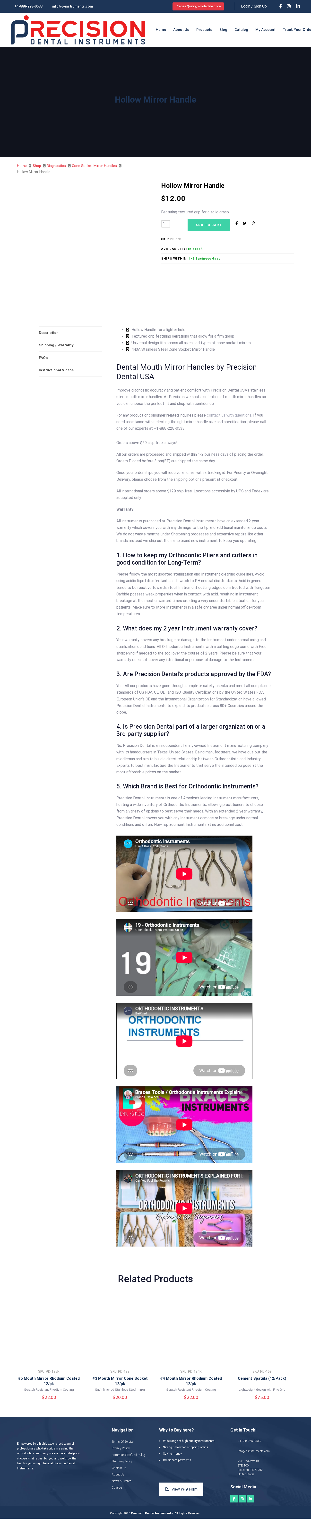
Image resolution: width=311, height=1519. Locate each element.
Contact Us (119, 1468)
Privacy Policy (121, 1448)
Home (22, 166)
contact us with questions (229, 415)
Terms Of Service (123, 1441)
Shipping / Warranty (56, 345)
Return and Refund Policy (129, 1455)
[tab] (70, 332)
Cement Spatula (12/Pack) (262, 1378)
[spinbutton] (166, 223)
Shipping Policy (122, 1461)
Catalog (117, 1487)
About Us (118, 1474)
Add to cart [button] (49, 1356)
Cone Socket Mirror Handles (94, 166)
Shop (37, 166)
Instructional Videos (56, 370)
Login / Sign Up (254, 6)
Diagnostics (56, 166)
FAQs (43, 358)
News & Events (121, 1481)
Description (49, 333)
